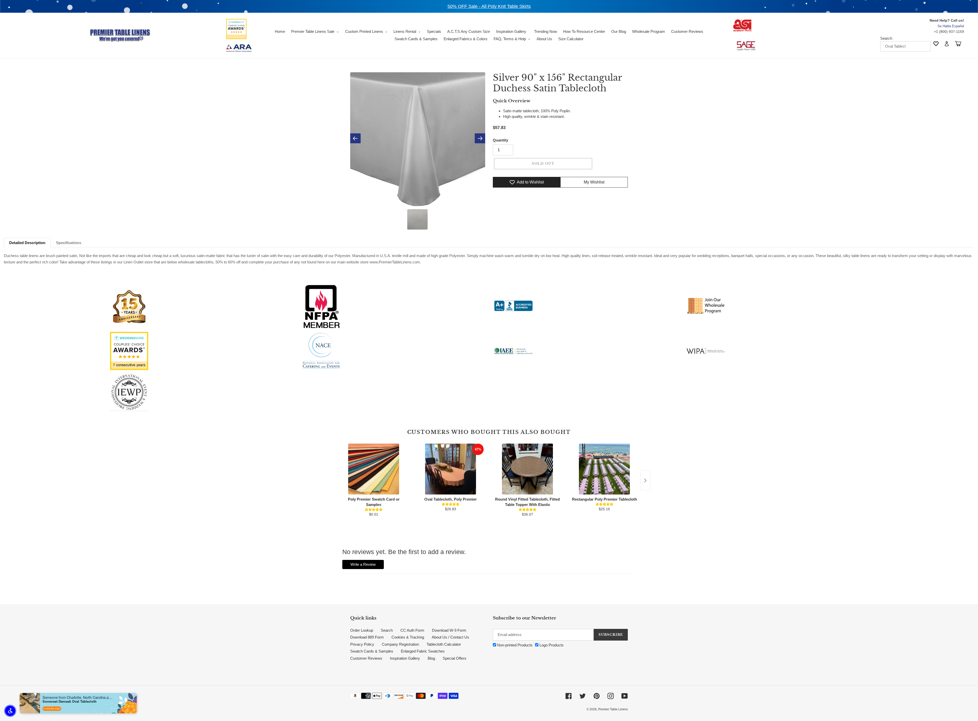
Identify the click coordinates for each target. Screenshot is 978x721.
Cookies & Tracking (407, 637)
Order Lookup (361, 630)
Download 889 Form (367, 637)
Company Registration (400, 644)
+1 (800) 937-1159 (949, 32)
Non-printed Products (514, 645)
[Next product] (645, 480)
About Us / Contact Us (450, 637)
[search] (905, 46)
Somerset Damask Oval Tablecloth (70, 701)
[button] (10, 711)
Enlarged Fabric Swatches (423, 651)
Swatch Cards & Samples (371, 651)
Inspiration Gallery (405, 658)
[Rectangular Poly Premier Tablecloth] (604, 469)
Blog (431, 658)
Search (886, 38)
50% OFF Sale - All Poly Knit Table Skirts (489, 6)
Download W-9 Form (449, 630)
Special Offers (454, 658)
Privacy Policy (362, 644)
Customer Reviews (366, 658)
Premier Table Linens (613, 709)
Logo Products (551, 645)
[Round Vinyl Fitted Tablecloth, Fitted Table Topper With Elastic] (527, 469)
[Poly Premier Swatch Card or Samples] (374, 469)
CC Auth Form (412, 630)
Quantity (500, 140)
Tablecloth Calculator (444, 644)
